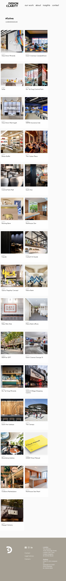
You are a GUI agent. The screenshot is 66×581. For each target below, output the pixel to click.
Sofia (3, 89)
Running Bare (6, 223)
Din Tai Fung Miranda (9, 391)
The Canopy (30, 424)
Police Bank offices (32, 324)
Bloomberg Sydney (8, 458)
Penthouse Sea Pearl (33, 491)
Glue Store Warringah (9, 123)
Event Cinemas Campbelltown (36, 56)
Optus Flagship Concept (10, 290)
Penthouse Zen (31, 223)
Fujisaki (4, 257)
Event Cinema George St (34, 357)
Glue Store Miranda (8, 56)
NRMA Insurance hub (33, 123)
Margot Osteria (7, 525)
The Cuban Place (32, 156)
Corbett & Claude (32, 257)
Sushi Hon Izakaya (8, 424)
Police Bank (30, 290)
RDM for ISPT (6, 357)
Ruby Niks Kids (7, 324)
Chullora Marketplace (9, 491)
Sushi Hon (29, 190)
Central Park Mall (8, 190)
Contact (27, 553)
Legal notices (29, 556)
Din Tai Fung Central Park (34, 89)
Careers (28, 559)
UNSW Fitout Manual (33, 458)
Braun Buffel (6, 156)
